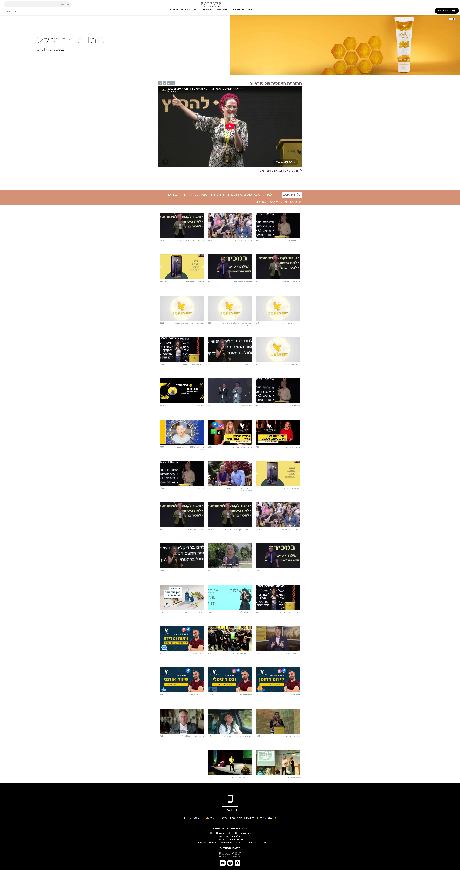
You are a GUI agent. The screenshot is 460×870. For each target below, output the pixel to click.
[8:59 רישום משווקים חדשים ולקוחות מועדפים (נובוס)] (230, 308)
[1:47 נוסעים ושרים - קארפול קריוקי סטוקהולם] (230, 721)
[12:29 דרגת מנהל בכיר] (230, 390)
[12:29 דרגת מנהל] (182, 390)
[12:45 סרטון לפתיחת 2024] (278, 638)
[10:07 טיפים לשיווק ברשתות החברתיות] (230, 432)
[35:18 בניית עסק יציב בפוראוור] (278, 266)
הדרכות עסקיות (190, 10)
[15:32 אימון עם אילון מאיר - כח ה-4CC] (230, 762)
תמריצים (262, 201)
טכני (257, 194)
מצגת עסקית (198, 194)
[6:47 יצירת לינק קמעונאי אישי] (278, 308)
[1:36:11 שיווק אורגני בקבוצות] (182, 679)
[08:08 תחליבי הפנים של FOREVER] (182, 349)
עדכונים (295, 201)
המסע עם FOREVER (244, 10)
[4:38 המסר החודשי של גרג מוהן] (230, 638)
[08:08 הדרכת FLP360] (278, 225)
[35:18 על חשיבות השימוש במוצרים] (230, 225)
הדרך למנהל (271, 194)
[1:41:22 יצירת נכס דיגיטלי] (230, 679)
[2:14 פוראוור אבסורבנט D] (230, 555)
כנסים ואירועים (241, 194)
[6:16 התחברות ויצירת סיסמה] (278, 349)
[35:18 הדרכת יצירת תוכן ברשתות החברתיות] (182, 225)
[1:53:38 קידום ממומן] (278, 679)
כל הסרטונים (292, 194)
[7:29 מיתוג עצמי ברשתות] (278, 432)
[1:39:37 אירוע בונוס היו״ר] (278, 762)
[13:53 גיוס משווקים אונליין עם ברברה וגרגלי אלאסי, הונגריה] (230, 473)
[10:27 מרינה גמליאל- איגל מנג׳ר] (278, 721)
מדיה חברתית (219, 194)
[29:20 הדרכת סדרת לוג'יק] (230, 597)
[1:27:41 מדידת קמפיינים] (182, 638)
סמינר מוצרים (177, 194)
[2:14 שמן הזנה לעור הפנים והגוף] (182, 597)
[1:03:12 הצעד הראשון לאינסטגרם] (182, 266)
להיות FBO (207, 10)
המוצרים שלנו (223, 10)
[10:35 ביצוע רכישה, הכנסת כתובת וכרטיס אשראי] (182, 308)
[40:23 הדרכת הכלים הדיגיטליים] (230, 266)
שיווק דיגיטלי (279, 201)
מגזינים (175, 10)
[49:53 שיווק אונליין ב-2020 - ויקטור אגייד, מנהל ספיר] (182, 432)
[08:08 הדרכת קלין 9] (230, 349)
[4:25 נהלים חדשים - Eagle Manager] (182, 721)
